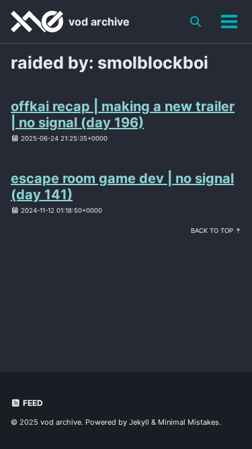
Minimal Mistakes (188, 422)
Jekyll (139, 422)
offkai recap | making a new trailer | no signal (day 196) (123, 114)
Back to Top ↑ (216, 230)
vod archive (99, 21)
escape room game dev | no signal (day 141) (122, 186)
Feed (32, 403)
